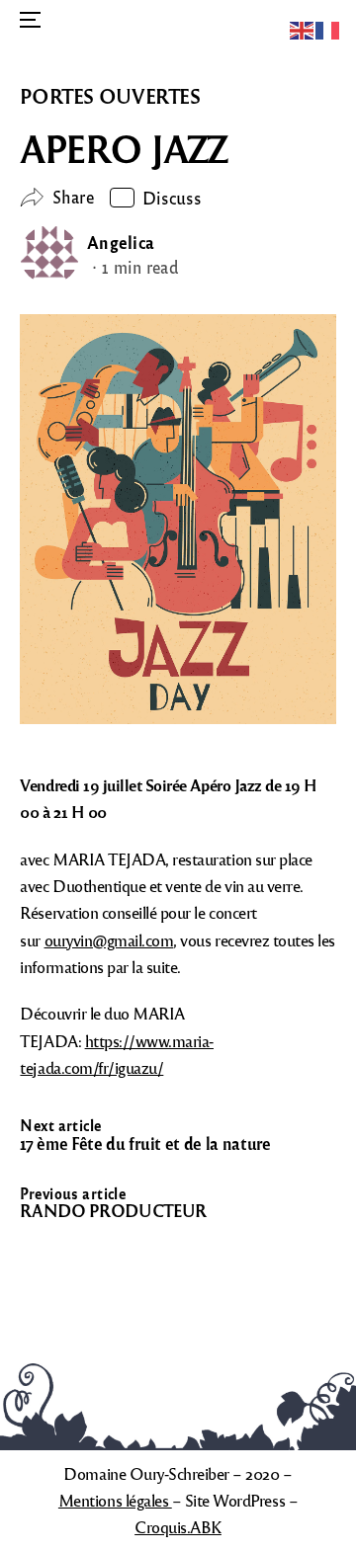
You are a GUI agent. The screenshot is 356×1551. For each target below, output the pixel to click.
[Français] (328, 28)
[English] (302, 28)
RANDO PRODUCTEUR (113, 1210)
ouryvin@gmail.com (109, 940)
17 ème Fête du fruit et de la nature (145, 1143)
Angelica (120, 242)
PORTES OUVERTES (110, 96)
